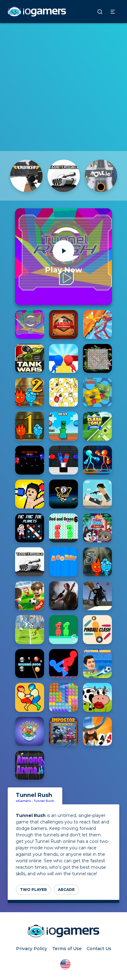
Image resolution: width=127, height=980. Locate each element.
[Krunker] (26, 176)
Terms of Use (67, 948)
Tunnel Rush (44, 801)
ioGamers (23, 801)
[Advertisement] (63, 86)
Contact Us (99, 948)
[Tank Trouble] (63, 176)
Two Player (33, 889)
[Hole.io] (101, 176)
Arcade (66, 889)
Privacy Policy (31, 948)
